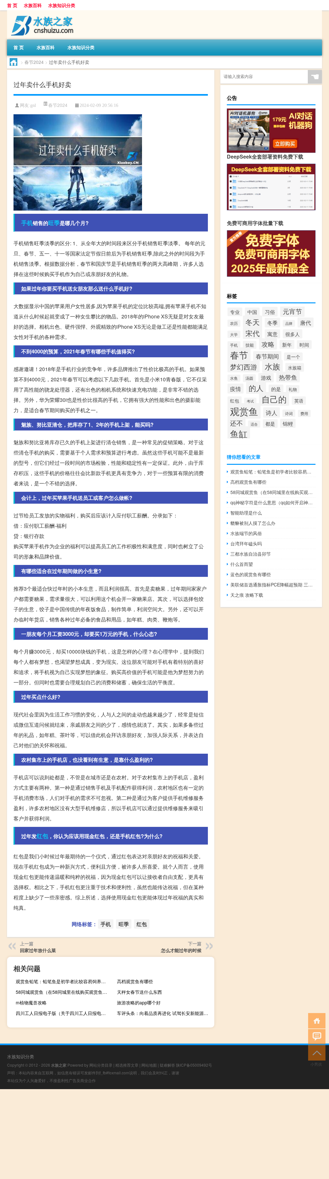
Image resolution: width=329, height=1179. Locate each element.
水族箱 (294, 367)
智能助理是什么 (246, 512)
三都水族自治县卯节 (250, 553)
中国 (252, 311)
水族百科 (33, 5)
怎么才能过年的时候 (181, 950)
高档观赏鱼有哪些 (135, 981)
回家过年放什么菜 (38, 950)
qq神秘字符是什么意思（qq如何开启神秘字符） (273, 502)
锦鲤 (288, 423)
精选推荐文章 (126, 1065)
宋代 (252, 333)
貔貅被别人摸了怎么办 (252, 523)
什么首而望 (241, 564)
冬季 (272, 322)
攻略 (268, 344)
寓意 (272, 333)
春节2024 (34, 62)
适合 (254, 424)
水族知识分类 (61, 5)
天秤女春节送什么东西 (139, 992)
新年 (287, 344)
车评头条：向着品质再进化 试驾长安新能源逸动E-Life (165, 1013)
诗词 (289, 413)
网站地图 (149, 1065)
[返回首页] (315, 1020)
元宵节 (292, 311)
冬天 (252, 321)
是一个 (293, 356)
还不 (236, 423)
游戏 (266, 377)
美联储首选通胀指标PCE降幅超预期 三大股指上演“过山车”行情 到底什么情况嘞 (273, 584)
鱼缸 (238, 433)
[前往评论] (315, 1036)
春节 (239, 354)
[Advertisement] (164, 1134)
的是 (276, 389)
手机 (27, 223)
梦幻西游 (243, 366)
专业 (235, 311)
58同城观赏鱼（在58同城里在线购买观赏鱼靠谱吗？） (63, 992)
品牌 (288, 323)
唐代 (305, 322)
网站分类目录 (100, 1065)
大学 (234, 334)
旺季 (54, 223)
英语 (298, 400)
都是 (270, 423)
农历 (234, 323)
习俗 (270, 312)
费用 (304, 413)
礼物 (293, 389)
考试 (250, 401)
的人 (256, 388)
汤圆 (249, 378)
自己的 (274, 399)
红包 (42, 836)
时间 (304, 344)
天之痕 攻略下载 (246, 595)
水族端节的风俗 (246, 533)
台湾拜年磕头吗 (246, 543)
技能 (249, 345)
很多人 (292, 333)
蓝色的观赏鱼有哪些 (250, 574)
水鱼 (234, 378)
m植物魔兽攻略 (31, 1002)
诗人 (271, 412)
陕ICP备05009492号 (194, 1065)
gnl (33, 105)
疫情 (235, 389)
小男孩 (316, 1064)
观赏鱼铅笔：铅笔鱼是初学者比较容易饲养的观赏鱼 (63, 981)
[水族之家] (41, 12)
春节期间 (267, 356)
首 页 (12, 5)
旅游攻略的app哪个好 (139, 1002)
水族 (272, 366)
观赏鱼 (244, 411)
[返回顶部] (315, 1052)
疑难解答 (167, 1065)
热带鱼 (288, 377)
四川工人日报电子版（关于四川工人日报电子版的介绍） (63, 1013)
